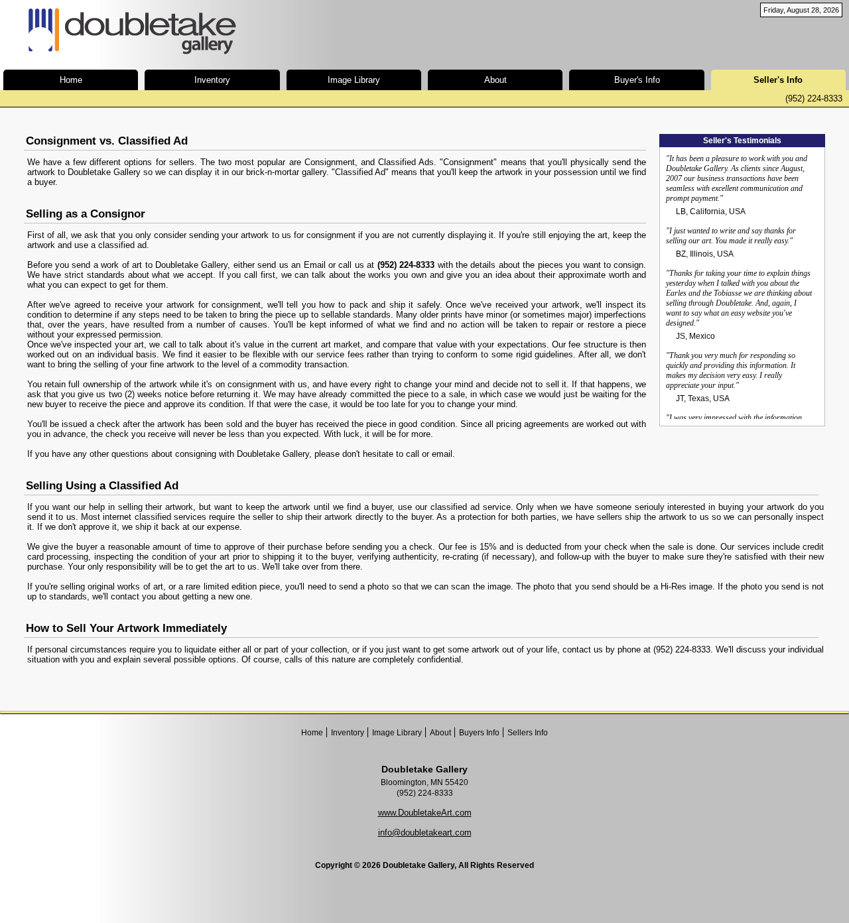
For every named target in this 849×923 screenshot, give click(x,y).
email (442, 454)
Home (71, 80)
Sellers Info (527, 732)
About (495, 80)
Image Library (354, 80)
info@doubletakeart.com (425, 832)
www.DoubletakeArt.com (425, 813)
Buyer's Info (637, 80)
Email (315, 265)
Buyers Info (479, 732)
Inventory (212, 80)
